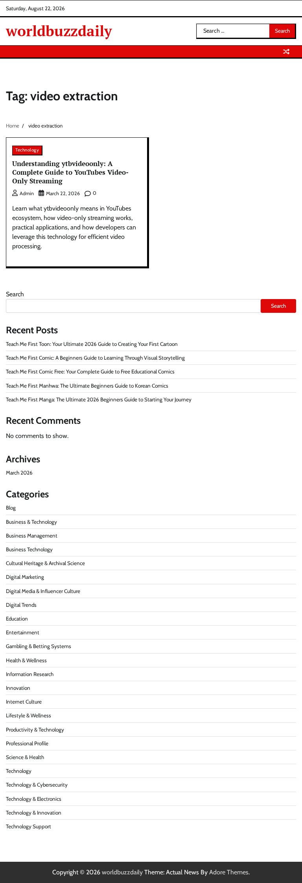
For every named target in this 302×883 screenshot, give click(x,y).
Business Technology (29, 549)
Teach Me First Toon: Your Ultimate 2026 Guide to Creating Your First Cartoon (92, 344)
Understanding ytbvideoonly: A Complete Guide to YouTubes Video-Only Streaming (70, 172)
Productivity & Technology (35, 729)
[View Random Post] (286, 51)
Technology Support (28, 826)
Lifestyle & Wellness (28, 715)
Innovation (18, 688)
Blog (11, 507)
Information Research (29, 674)
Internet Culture (24, 701)
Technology (27, 150)
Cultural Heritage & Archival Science (45, 563)
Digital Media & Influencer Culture (43, 591)
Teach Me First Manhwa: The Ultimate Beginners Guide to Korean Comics (87, 385)
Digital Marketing (25, 577)
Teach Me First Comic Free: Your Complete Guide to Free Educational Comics (90, 371)
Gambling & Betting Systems (38, 646)
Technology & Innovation (33, 812)
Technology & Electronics (33, 799)
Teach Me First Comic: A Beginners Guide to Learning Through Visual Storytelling (95, 358)
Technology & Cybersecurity (37, 784)
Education (17, 618)
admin (27, 193)
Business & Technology (31, 522)
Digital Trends (21, 605)
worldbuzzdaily (59, 31)
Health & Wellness (26, 660)
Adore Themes (229, 872)
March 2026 (19, 472)
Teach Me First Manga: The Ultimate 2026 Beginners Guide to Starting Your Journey (99, 399)
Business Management (31, 535)
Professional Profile (27, 743)
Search (15, 294)
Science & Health (25, 757)
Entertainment (22, 632)
